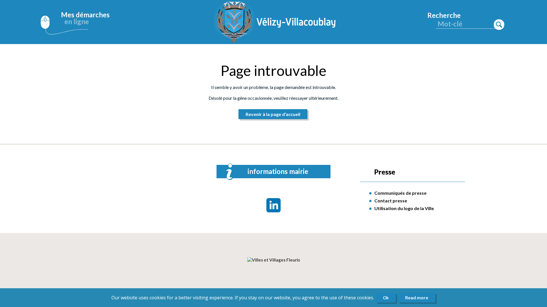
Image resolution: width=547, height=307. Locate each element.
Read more (416, 297)
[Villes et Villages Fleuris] (274, 260)
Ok (386, 297)
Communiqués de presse (400, 193)
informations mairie (278, 171)
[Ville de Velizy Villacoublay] (276, 22)
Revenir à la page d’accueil (273, 114)
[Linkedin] (273, 205)
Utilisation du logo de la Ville (404, 208)
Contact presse (390, 200)
